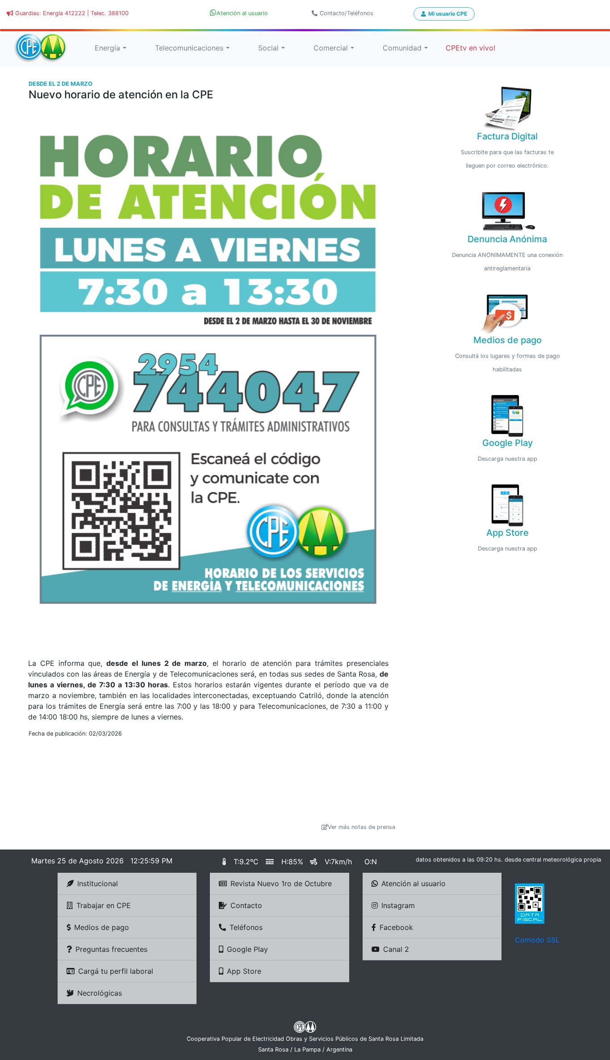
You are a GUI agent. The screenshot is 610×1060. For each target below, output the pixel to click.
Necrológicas (99, 992)
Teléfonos (246, 927)
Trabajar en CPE (103, 905)
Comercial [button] (330, 47)
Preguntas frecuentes (111, 949)
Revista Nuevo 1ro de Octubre (281, 883)
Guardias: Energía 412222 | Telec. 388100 (72, 13)
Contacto (246, 905)
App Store (244, 971)
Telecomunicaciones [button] (189, 47)
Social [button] (268, 47)
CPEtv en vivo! (470, 47)
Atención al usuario (413, 883)
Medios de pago (101, 927)
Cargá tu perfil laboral (115, 971)
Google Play (247, 949)
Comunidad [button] (402, 47)
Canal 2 (396, 949)
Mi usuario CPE (447, 13)
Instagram (398, 905)
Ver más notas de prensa (361, 827)
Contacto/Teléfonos (346, 13)
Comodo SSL (537, 939)
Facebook (396, 927)
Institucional (97, 883)
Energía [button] (107, 47)
